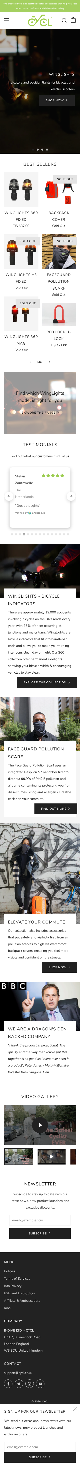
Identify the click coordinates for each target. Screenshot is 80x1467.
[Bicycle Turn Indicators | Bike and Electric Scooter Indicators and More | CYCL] (40, 20)
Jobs (7, 1294)
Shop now (57, 954)
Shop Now (55, 100)
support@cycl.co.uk (18, 1359)
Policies (9, 1258)
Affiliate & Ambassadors (22, 1287)
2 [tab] (38, 150)
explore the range (39, 413)
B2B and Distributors (19, 1280)
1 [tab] (33, 150)
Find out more (53, 795)
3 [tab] (42, 150)
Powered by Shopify (40, 1393)
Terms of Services (17, 1265)
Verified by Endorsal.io (30, 499)
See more (38, 362)
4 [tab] (47, 150)
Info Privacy (13, 1272)
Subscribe (38, 1220)
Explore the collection (45, 669)
